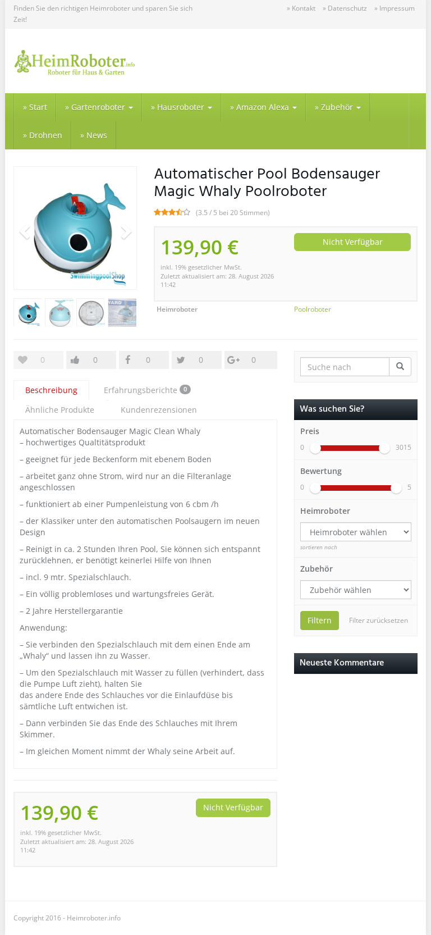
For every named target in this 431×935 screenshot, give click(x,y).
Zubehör (316, 568)
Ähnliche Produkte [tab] (59, 409)
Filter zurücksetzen (378, 620)
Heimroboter (325, 510)
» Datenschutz (345, 8)
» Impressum (394, 8)
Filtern (320, 620)
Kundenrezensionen (159, 409)
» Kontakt (301, 8)
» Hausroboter (179, 107)
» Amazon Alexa (260, 107)
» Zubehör (335, 107)
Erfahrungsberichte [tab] (145, 390)
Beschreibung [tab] (51, 390)
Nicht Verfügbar (353, 241)
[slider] (315, 448)
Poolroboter (312, 309)
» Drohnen (42, 135)
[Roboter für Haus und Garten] (75, 60)
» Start (35, 107)
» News (93, 135)
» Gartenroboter (96, 107)
